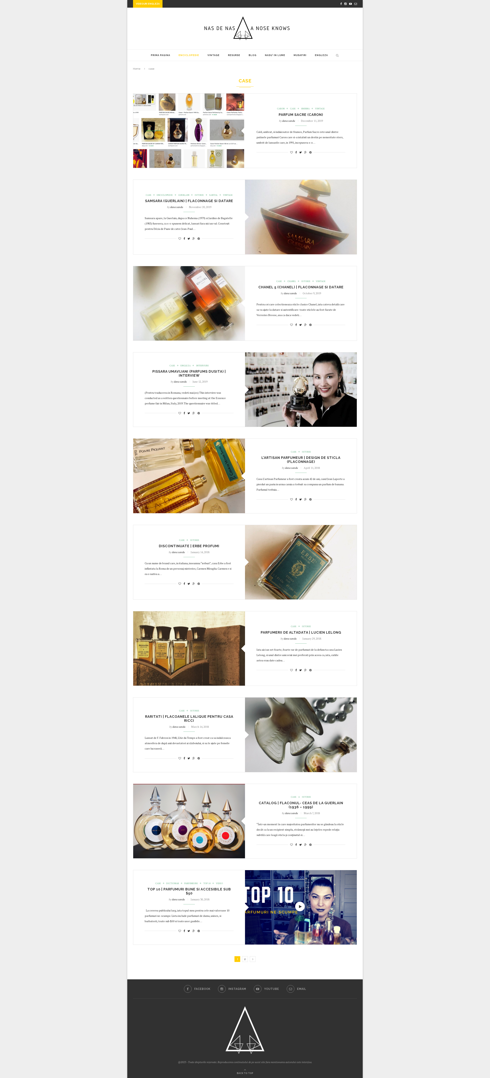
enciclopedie (189, 55)
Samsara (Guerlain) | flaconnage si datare (189, 201)
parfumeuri (191, 883)
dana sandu (288, 121)
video (219, 883)
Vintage (213, 55)
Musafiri (300, 55)
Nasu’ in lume (275, 55)
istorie (199, 195)
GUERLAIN (183, 195)
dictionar (172, 883)
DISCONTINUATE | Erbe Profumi (189, 546)
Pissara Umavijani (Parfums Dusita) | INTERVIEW (189, 373)
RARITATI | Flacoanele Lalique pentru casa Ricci (189, 719)
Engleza (185, 365)
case (293, 108)
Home (136, 68)
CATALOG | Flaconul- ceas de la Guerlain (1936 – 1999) (301, 805)
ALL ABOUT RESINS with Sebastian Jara (191, 4)
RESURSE (234, 55)
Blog (252, 55)
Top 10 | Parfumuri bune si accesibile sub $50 (189, 891)
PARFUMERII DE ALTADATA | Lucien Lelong (301, 632)
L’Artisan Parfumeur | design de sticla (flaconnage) (301, 460)
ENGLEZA (321, 55)
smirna (305, 108)
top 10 (207, 883)
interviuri (202, 365)
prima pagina (160, 55)
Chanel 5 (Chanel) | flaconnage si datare (301, 287)
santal (213, 195)
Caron (281, 108)
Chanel (291, 281)
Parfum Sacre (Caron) (301, 115)
